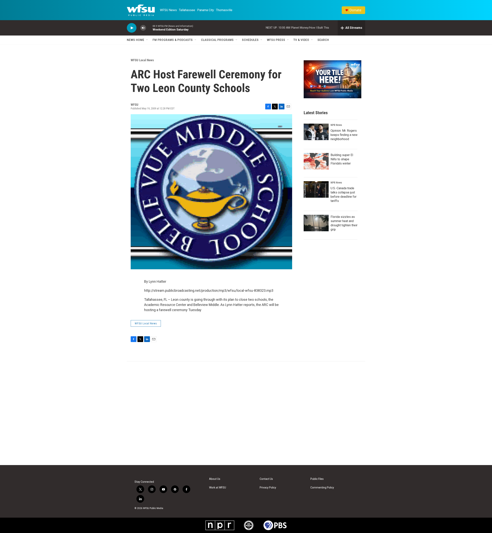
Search (323, 39)
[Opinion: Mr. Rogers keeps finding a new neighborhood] (316, 132)
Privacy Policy (268, 487)
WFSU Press (276, 39)
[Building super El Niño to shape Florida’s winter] (316, 161)
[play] (132, 28)
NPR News (336, 124)
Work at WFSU (217, 487)
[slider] (149, 28)
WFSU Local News (142, 60)
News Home (135, 39)
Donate (355, 10)
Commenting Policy (322, 487)
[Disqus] (246, 413)
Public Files (317, 479)
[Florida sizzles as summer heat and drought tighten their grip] (316, 223)
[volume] (143, 28)
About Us (214, 479)
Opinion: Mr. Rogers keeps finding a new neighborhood (344, 135)
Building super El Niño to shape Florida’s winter (342, 159)
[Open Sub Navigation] (147, 39)
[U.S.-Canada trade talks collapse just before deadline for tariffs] (316, 189)
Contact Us (266, 479)
